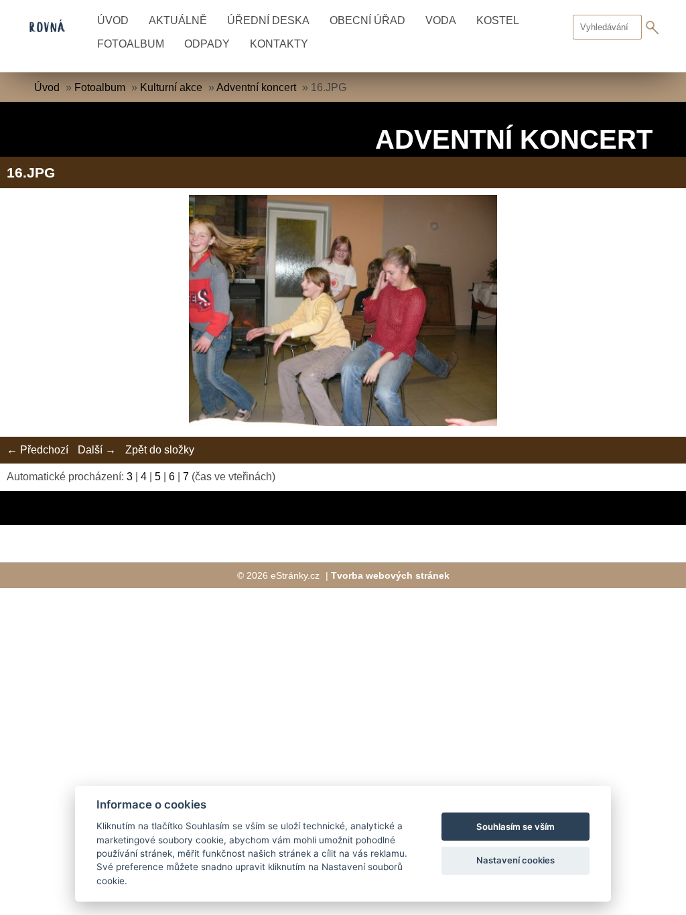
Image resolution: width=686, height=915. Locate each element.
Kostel (497, 20)
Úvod (113, 20)
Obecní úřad (367, 20)
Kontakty (279, 44)
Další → (97, 449)
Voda (440, 20)
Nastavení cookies (515, 860)
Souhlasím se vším (515, 826)
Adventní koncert (256, 87)
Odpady (207, 44)
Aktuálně (178, 20)
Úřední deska (268, 20)
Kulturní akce (171, 87)
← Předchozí (37, 449)
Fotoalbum (130, 44)
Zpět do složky (159, 449)
